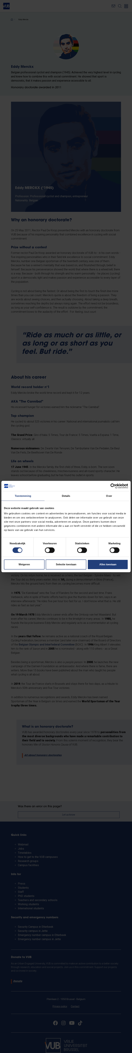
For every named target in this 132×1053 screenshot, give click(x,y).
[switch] (50, 550)
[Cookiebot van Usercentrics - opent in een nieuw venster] (113, 486)
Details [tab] (66, 495)
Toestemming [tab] (23, 495)
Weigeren (24, 564)
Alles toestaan (107, 564)
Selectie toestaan (66, 564)
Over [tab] (109, 495)
